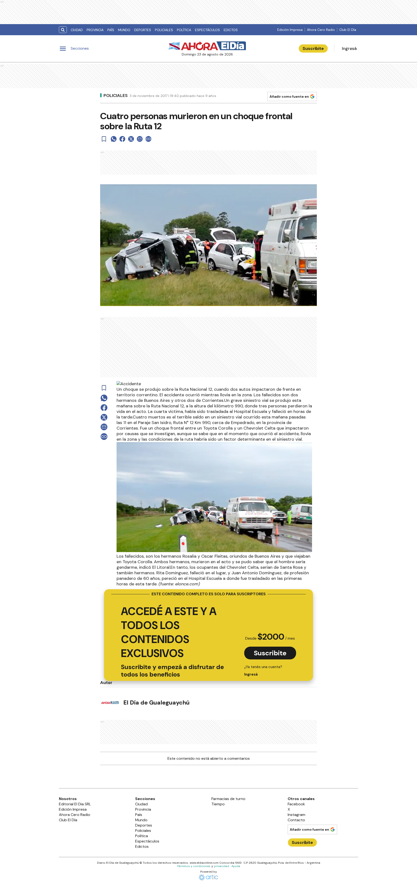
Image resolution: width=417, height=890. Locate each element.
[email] (140, 139)
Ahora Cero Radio (321, 29)
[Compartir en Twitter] (131, 139)
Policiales (164, 30)
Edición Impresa (290, 29)
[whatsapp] (114, 139)
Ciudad (77, 30)
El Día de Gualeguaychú (156, 702)
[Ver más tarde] (104, 139)
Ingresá (349, 48)
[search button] (63, 29)
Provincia (95, 30)
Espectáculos (207, 30)
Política (184, 30)
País (110, 30)
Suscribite (313, 48)
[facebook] (122, 139)
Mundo (124, 30)
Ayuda (235, 866)
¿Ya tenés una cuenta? (263, 670)
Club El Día (347, 29)
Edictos (231, 30)
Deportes (142, 30)
